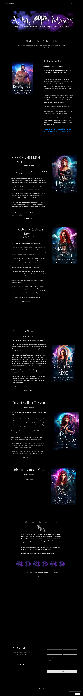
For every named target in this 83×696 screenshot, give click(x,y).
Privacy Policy (51, 694)
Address (64, 650)
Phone (49, 650)
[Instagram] (21, 664)
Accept (77, 694)
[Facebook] (18, 664)
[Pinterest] (23, 664)
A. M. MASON (9, 3)
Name (49, 645)
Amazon (60, 66)
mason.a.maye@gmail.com (20, 657)
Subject (49, 655)
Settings (71, 694)
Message (49, 660)
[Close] (81, 694)
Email (64, 645)
